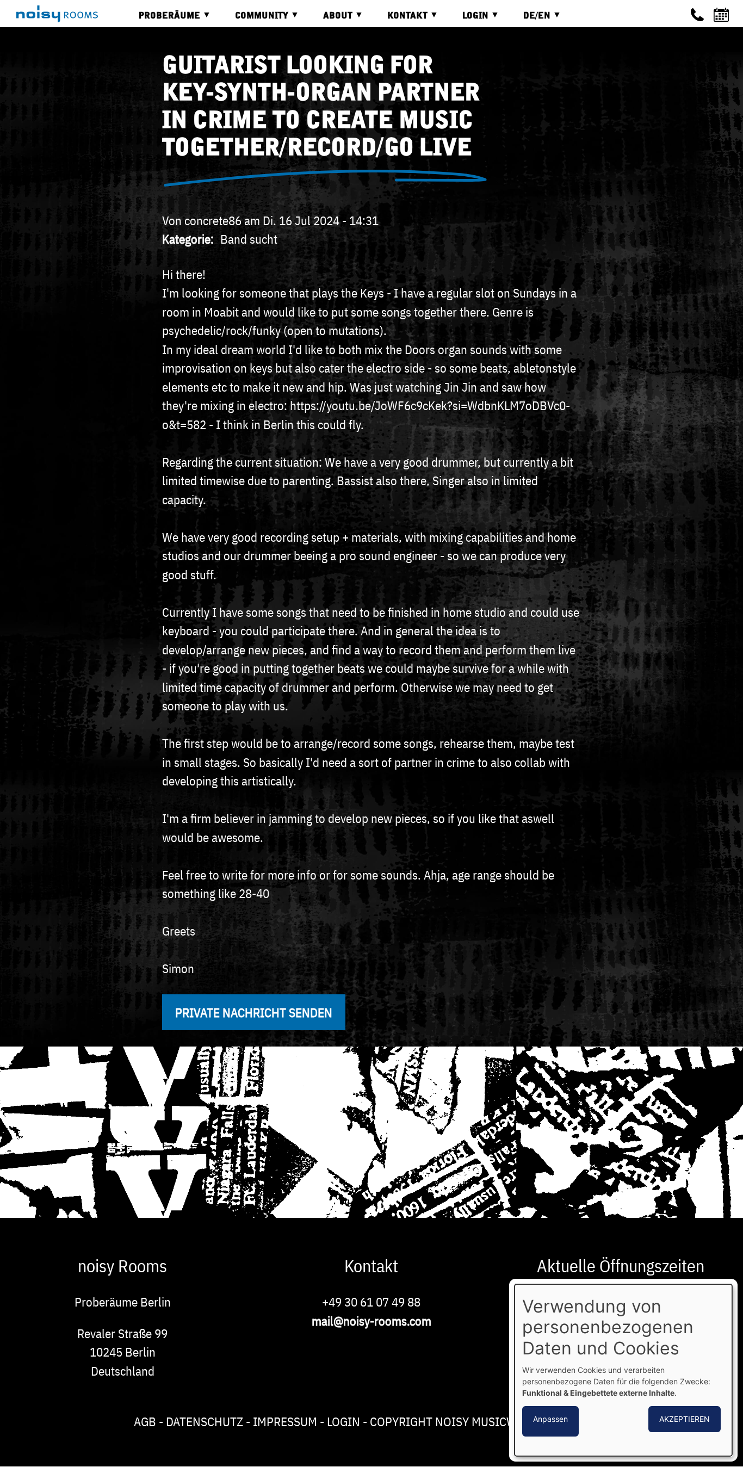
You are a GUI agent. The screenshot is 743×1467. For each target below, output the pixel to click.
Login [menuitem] (467, 19)
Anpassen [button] (550, 1418)
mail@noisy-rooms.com (371, 1321)
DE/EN (528, 19)
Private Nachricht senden (253, 1012)
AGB (145, 1421)
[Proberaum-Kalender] (723, 15)
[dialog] (623, 1370)
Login (343, 1421)
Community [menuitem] (253, 19)
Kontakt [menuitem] (399, 19)
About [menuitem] (329, 19)
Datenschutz (204, 1421)
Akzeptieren (684, 1418)
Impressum (285, 1421)
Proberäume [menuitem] (161, 19)
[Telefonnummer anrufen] (697, 14)
